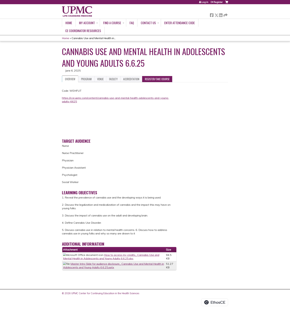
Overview (70, 79)
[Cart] (226, 3)
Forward (225, 14)
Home (68, 22)
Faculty (113, 79)
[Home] (77, 11)
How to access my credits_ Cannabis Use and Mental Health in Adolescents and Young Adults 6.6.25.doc (111, 256)
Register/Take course (157, 79)
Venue (100, 79)
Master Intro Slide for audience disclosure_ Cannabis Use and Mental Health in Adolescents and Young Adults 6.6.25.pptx (113, 265)
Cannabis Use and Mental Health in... (94, 38)
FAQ (132, 22)
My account (87, 22)
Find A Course (112, 22)
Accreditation (131, 79)
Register (218, 2)
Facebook (211, 14)
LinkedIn (220, 14)
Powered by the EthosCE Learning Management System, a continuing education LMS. (214, 302)
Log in (205, 2)
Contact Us (148, 22)
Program (86, 79)
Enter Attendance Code (179, 22)
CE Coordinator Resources (83, 30)
